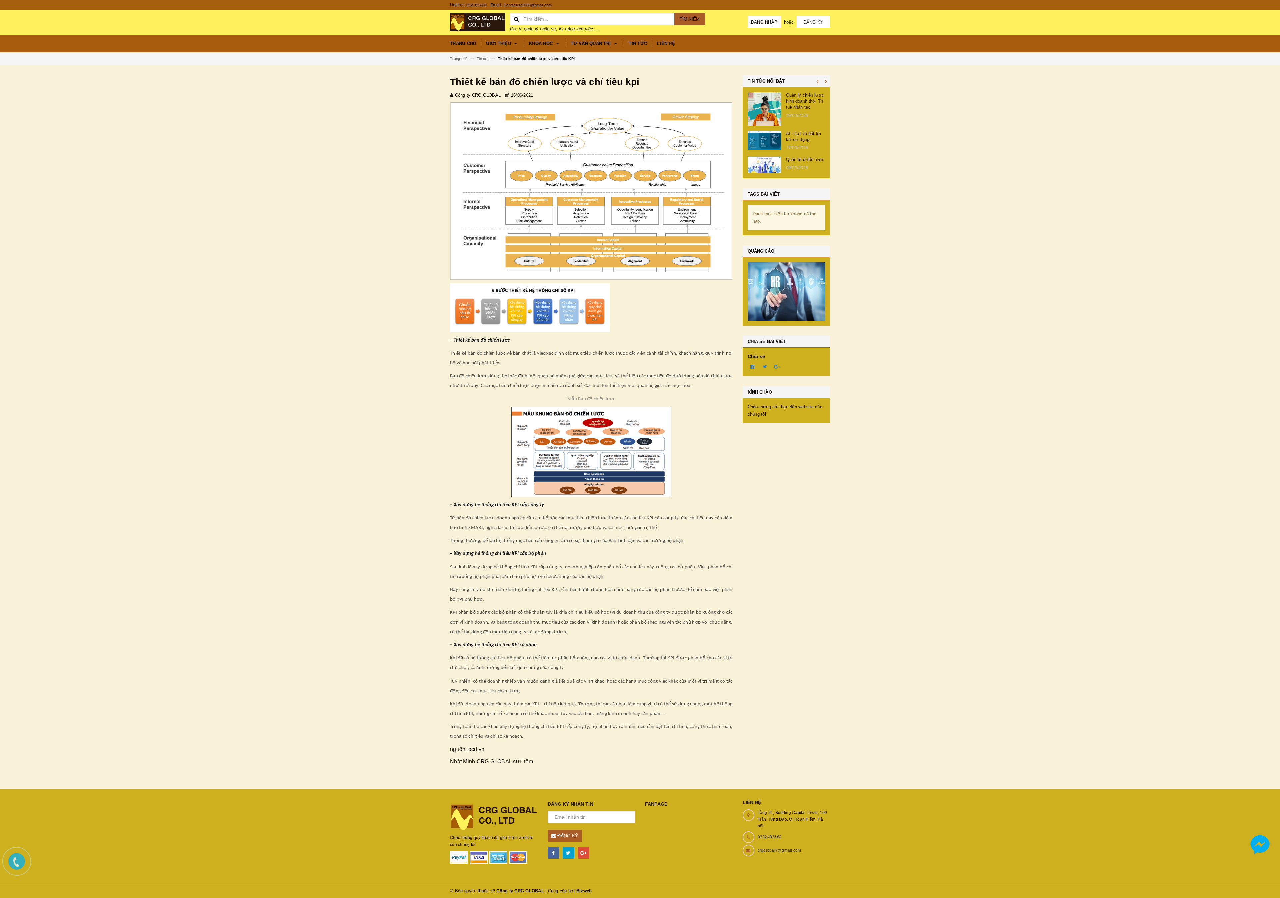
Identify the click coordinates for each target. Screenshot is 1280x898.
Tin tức (638, 43)
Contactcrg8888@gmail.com (528, 5)
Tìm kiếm (690, 19)
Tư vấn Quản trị (591, 43)
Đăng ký (813, 22)
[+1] (777, 366)
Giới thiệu (499, 43)
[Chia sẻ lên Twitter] (765, 366)
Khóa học (541, 43)
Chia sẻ (756, 356)
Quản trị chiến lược (805, 159)
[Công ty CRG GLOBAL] (494, 816)
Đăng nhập (764, 22)
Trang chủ (463, 43)
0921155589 (476, 5)
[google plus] (583, 853)
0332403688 (770, 837)
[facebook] (553, 853)
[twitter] (568, 853)
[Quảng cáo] (786, 291)
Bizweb (584, 890)
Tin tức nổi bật (766, 81)
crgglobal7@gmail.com (779, 850)
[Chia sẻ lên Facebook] (753, 366)
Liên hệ (666, 43)
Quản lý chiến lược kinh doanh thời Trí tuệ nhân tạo (805, 101)
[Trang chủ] (477, 21)
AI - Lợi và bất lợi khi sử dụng (803, 136)
